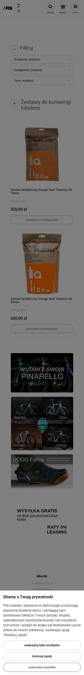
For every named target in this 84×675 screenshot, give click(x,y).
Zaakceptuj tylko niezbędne (42, 645)
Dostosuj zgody (42, 656)
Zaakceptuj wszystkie (42, 667)
